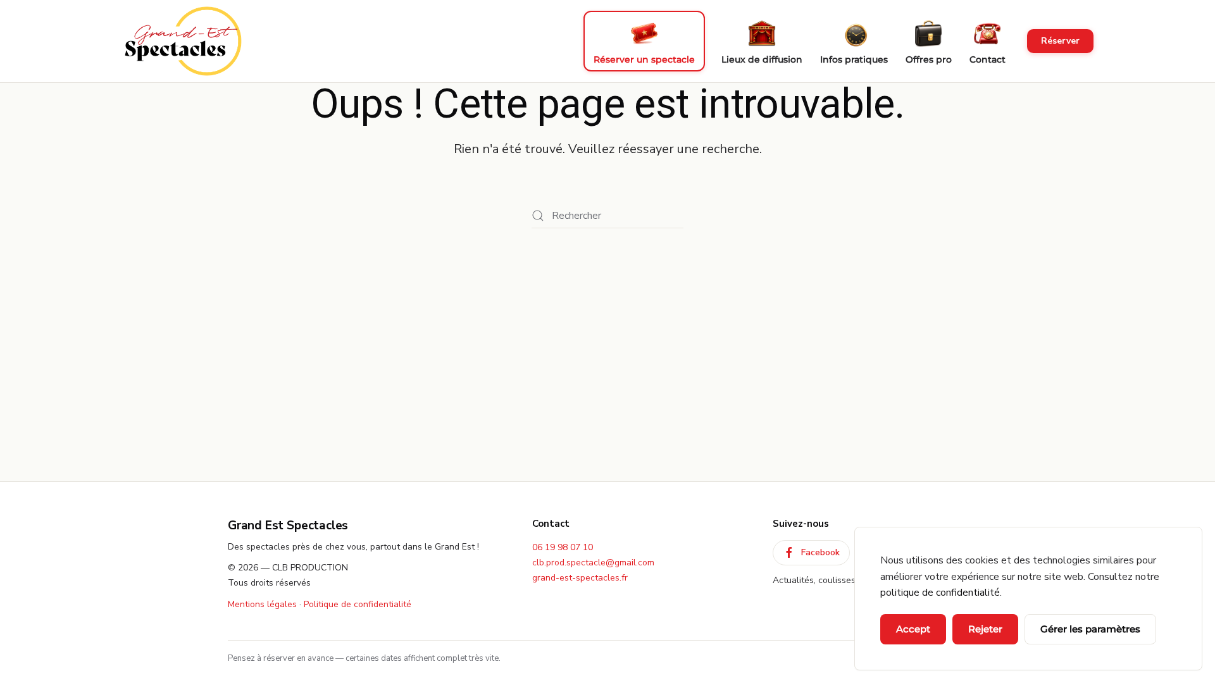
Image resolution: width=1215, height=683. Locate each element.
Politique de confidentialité (357, 604)
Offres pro (929, 59)
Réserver (1060, 41)
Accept (913, 629)
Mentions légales (262, 604)
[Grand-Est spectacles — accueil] (183, 41)
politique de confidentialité (940, 593)
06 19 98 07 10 (562, 547)
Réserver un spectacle (644, 59)
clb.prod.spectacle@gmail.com (593, 563)
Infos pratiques (854, 59)
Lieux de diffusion (761, 59)
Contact (987, 59)
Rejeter (985, 629)
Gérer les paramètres (1090, 629)
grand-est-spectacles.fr (580, 578)
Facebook (820, 552)
